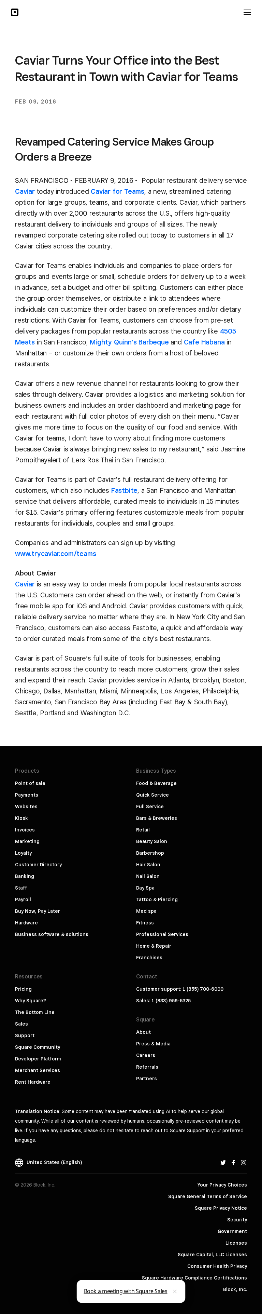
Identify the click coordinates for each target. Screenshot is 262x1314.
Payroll (23, 899)
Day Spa (145, 888)
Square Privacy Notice (221, 1208)
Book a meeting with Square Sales (126, 1291)
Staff (21, 888)
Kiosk (21, 818)
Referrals (147, 1067)
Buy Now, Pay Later (37, 911)
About (143, 1032)
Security (237, 1219)
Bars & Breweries (156, 818)
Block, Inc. (235, 1289)
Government (232, 1231)
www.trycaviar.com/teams (55, 554)
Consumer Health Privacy (217, 1266)
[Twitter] (223, 1162)
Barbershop (150, 853)
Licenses (236, 1243)
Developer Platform (38, 1058)
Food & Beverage (156, 783)
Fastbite (124, 490)
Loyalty (23, 853)
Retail (143, 829)
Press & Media (153, 1043)
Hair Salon (148, 864)
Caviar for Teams (117, 191)
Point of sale (30, 783)
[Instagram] (243, 1162)
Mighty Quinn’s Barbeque (129, 342)
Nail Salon (148, 876)
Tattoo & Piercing (157, 899)
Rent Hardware (32, 1082)
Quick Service (152, 795)
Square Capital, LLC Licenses (212, 1254)
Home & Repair (153, 946)
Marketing (27, 841)
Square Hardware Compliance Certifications (194, 1278)
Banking (24, 876)
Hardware (26, 922)
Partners (146, 1078)
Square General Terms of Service (207, 1196)
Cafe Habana (204, 342)
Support (24, 1035)
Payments (26, 795)
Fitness (145, 922)
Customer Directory (38, 864)
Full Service (150, 806)
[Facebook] (233, 1162)
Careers (145, 1055)
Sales (21, 1024)
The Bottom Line (35, 1012)
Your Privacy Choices (222, 1185)
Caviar (25, 191)
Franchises (149, 957)
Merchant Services (37, 1070)
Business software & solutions (51, 934)
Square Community (37, 1047)
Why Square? (30, 1000)
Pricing (23, 989)
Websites (26, 806)
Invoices (25, 829)
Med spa (146, 911)
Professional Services (162, 934)
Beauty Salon (151, 841)
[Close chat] (175, 1291)
